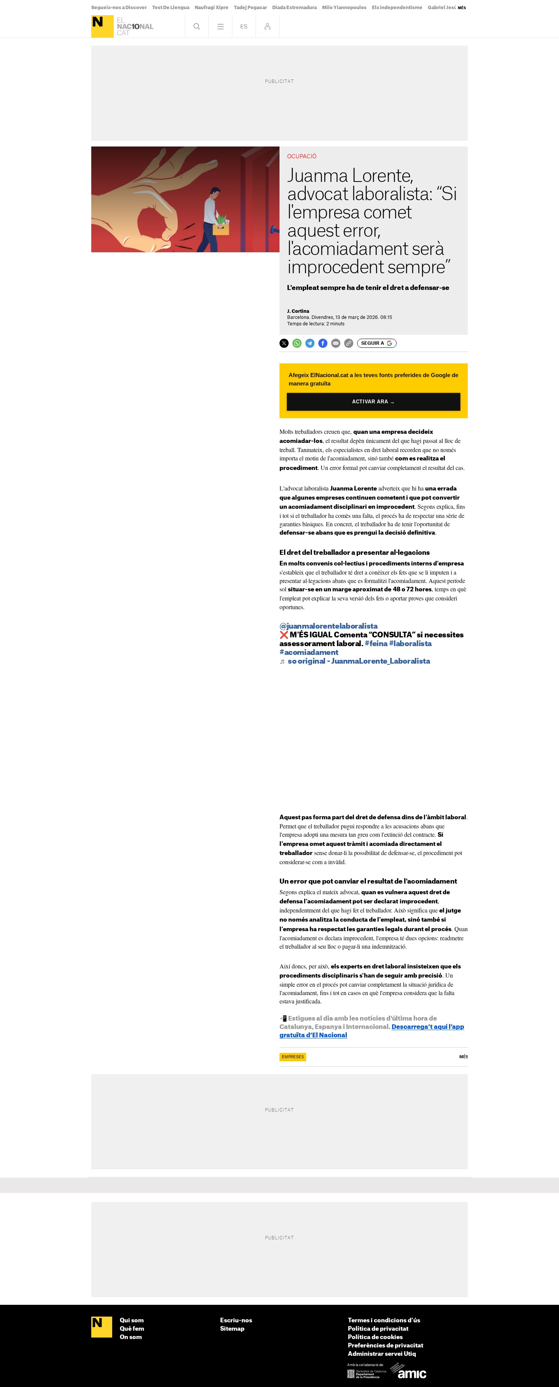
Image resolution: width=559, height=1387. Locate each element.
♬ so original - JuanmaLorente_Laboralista (355, 661)
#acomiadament (309, 652)
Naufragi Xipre (212, 7)
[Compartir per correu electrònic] (335, 343)
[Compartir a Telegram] (309, 343)
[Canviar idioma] (244, 26)
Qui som (132, 1320)
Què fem (132, 1329)
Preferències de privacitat (385, 1346)
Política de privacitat (378, 1329)
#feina (376, 644)
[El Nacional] (102, 26)
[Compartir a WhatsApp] (297, 343)
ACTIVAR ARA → (373, 402)
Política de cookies (375, 1337)
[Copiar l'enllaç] (348, 343)
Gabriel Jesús (444, 7)
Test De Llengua (170, 7)
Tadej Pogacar (250, 7)
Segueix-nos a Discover (119, 7)
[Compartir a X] (284, 343)
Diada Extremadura (294, 7)
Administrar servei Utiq (382, 1354)
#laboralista (410, 644)
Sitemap (232, 1329)
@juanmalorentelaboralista (329, 626)
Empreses (293, 1057)
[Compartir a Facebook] (322, 343)
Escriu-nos (236, 1320)
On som (131, 1337)
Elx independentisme (397, 7)
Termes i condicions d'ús (384, 1320)
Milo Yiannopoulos (344, 7)
